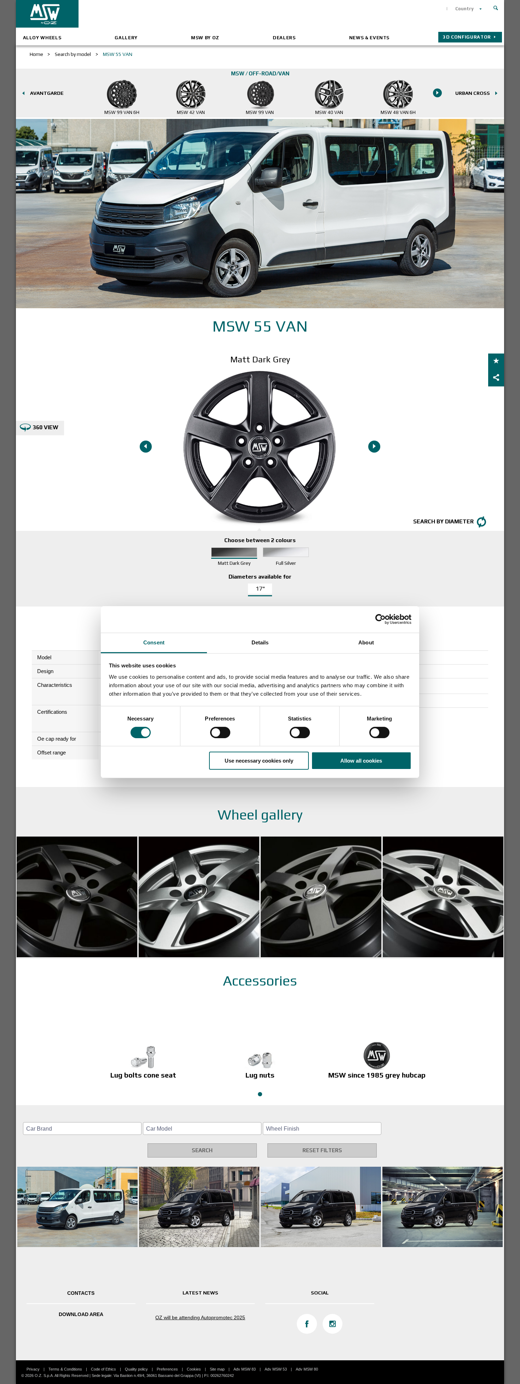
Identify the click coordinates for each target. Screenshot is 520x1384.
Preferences (167, 1369)
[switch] (220, 732)
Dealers (284, 37)
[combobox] (82, 1128)
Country (464, 8)
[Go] (496, 7)
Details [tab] (260, 642)
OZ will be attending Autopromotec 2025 (200, 1317)
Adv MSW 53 (276, 1369)
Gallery (126, 37)
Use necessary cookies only (259, 761)
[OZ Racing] (138, 14)
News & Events (369, 37)
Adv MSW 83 (244, 1369)
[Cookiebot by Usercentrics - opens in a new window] (380, 619)
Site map (217, 1369)
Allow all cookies (361, 761)
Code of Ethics (103, 1369)
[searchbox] (83, 1129)
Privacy (33, 1369)
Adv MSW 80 (307, 1369)
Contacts (80, 1293)
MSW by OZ (205, 37)
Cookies (194, 1369)
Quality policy (136, 1369)
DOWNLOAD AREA (81, 1314)
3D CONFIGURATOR (467, 37)
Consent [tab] (153, 642)
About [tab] (366, 642)
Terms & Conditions (65, 1369)
